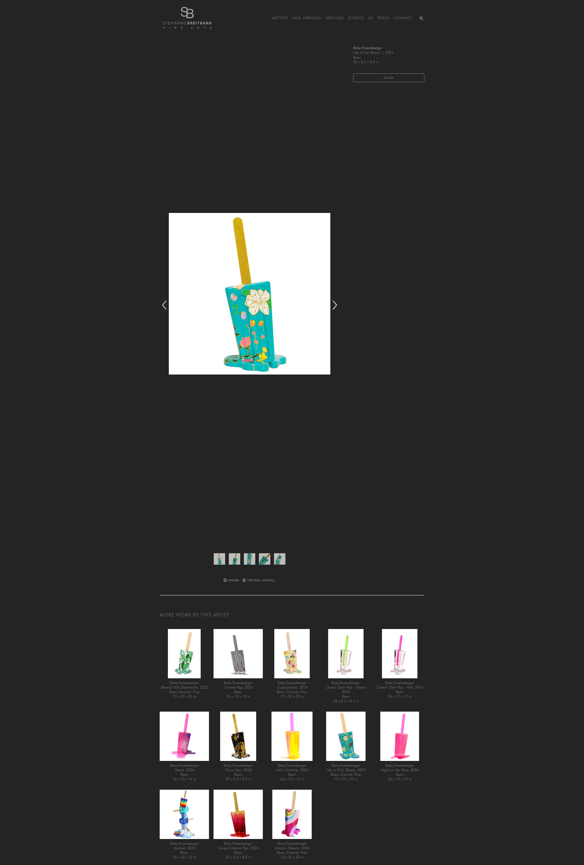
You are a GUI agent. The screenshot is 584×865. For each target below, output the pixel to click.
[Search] (421, 18)
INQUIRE (388, 77)
